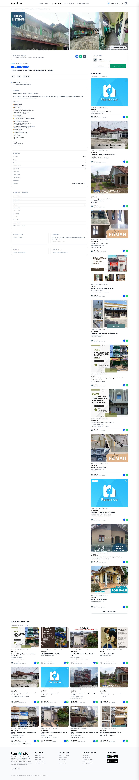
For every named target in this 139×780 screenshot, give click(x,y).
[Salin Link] (84, 56)
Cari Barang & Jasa (69, 3)
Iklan (19, 9)
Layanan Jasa (62, 759)
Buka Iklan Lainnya (110, 611)
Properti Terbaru (57, 3)
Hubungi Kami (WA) (87, 763)
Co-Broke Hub (62, 761)
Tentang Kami (86, 755)
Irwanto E (101, 59)
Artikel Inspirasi (86, 757)
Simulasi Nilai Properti (83, 3)
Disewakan (48, 3)
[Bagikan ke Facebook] (76, 56)
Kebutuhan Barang (63, 757)
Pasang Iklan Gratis (40, 761)
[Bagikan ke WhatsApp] (80, 56)
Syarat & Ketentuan (87, 759)
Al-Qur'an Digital (63, 763)
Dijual (41, 3)
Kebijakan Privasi (87, 761)
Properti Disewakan (39, 757)
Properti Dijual (38, 755)
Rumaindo (13, 9)
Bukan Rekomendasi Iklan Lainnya (21, 744)
